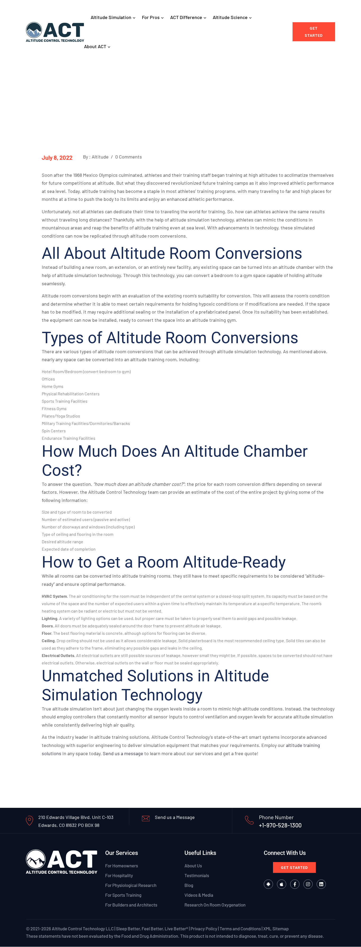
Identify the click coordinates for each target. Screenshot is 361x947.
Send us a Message (175, 817)
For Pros (151, 17)
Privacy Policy (204, 928)
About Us (193, 865)
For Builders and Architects (131, 905)
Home (148, 87)
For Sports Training (123, 895)
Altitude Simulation (111, 17)
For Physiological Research (130, 885)
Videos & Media (198, 895)
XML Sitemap (276, 928)
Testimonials (196, 875)
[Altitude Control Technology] (55, 31)
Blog (188, 885)
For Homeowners (121, 865)
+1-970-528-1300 (280, 825)
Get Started (314, 32)
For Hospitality (119, 875)
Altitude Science (230, 17)
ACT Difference (186, 17)
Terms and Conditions (240, 928)
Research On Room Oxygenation (215, 905)
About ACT (95, 46)
